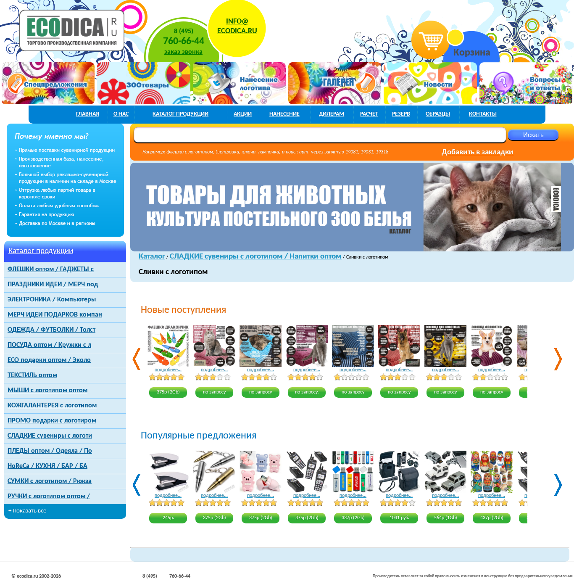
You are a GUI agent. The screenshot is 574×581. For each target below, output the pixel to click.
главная (87, 114)
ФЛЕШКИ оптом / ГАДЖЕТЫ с (51, 269)
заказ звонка (183, 52)
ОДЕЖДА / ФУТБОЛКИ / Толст (51, 330)
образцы (438, 114)
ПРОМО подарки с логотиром (52, 420)
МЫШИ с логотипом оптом (47, 390)
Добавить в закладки (477, 152)
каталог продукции (180, 114)
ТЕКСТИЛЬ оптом (32, 375)
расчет (369, 114)
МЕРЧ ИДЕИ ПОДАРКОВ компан (55, 315)
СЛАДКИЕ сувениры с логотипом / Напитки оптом (256, 257)
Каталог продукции (40, 251)
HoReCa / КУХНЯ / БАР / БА (47, 466)
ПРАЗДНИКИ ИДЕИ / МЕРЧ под (53, 284)
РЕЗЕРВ (401, 114)
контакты (483, 114)
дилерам (331, 114)
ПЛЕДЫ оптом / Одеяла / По (50, 451)
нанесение (284, 114)
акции (243, 114)
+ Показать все (27, 511)
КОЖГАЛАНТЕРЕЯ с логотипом (52, 405)
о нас (121, 114)
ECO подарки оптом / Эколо (49, 360)
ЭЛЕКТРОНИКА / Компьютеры (52, 299)
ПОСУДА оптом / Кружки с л (49, 345)
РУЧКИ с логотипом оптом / (49, 496)
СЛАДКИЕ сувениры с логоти (50, 436)
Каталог (152, 257)
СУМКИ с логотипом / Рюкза (50, 481)
